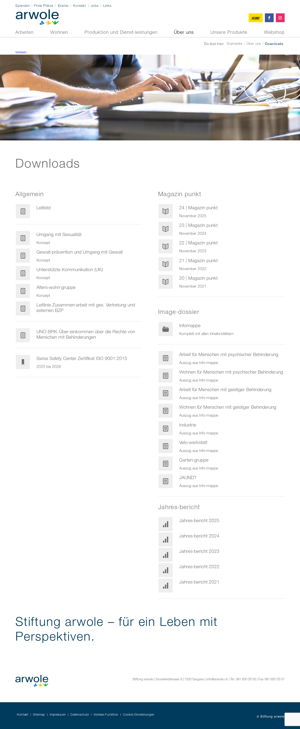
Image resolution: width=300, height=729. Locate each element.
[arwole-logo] (37, 17)
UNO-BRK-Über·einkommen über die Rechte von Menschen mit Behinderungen (85, 334)
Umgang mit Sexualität (58, 234)
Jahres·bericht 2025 (199, 520)
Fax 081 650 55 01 (271, 679)
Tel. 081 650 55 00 (243, 679)
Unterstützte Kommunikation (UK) (69, 269)
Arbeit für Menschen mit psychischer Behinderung (228, 354)
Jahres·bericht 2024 (199, 535)
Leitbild (43, 207)
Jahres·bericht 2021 (199, 581)
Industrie (187, 424)
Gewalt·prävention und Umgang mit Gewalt (79, 251)
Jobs (95, 5)
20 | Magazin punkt (198, 278)
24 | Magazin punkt (198, 207)
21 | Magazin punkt (198, 260)
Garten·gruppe (193, 459)
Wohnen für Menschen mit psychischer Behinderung (231, 371)
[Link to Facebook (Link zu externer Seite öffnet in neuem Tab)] (269, 17)
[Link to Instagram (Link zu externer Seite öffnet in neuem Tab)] (280, 17)
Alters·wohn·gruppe (56, 287)
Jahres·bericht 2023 (199, 551)
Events (63, 5)
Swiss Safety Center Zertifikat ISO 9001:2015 (81, 358)
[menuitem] (23, 5)
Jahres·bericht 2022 (199, 566)
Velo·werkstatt (193, 442)
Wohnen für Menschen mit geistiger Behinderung (227, 407)
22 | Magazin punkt (198, 242)
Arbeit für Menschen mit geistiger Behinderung (225, 389)
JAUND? (187, 477)
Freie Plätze (43, 5)
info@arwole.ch (217, 679)
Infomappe (190, 325)
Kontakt (79, 5)
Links (107, 5)
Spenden (22, 5)
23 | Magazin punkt (198, 225)
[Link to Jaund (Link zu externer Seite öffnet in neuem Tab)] (256, 17)
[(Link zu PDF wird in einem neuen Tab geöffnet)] (23, 211)
